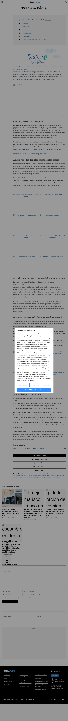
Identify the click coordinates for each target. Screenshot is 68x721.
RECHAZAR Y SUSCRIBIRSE (40, 385)
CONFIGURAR (23, 385)
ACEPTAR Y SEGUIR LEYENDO (34, 389)
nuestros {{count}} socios (30, 333)
